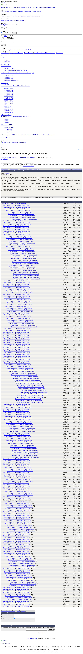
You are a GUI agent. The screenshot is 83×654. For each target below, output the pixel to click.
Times (35, 53)
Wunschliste (14, 25)
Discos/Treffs (14, 16)
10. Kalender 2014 (8, 99)
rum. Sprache (21, 16)
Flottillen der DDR (9, 127)
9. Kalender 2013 (8, 100)
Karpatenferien (23, 73)
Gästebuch (3, 20)
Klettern (34, 11)
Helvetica (30, 53)
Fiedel (23, 134)
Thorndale (20, 53)
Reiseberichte (27, 11)
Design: (5, 48)
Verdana (26, 53)
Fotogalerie (7, 61)
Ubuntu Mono (59, 53)
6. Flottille (6, 122)
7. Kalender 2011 (8, 103)
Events (2, 16)
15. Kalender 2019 (8, 91)
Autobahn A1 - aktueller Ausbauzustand (14, 203)
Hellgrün (3, 49)
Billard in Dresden (5, 137)
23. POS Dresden (16, 134)
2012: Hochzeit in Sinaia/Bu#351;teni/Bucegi (15, 70)
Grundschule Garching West (11, 80)
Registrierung (4, 159)
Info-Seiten (8, 7)
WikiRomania (51, 7)
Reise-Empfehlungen (11, 11)
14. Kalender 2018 (8, 93)
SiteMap (3, 25)
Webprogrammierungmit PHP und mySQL (6, 115)
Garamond (15, 53)
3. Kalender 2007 (8, 109)
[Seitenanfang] (3, 148)
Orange (14, 49)
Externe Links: (6, 56)
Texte (26, 16)
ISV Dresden (4, 134)
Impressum (22, 20)
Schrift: (4, 51)
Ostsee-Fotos (15, 116)
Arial (10, 53)
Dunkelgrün (9, 49)
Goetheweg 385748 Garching (6, 84)
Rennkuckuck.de (7, 33)
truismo (7, 173)
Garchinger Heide (8, 77)
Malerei (40, 16)
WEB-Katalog (38, 7)
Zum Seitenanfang (5, 643)
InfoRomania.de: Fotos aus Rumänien (6, 65)
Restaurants (7, 16)
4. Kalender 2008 (8, 107)
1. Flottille (6, 119)
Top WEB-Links (29, 7)
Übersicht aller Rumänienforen (8, 157)
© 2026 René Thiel (32, 638)
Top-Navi (28, 49)
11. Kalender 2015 (8, 97)
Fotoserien (38, 11)
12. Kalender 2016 (8, 96)
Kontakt (17, 20)
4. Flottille (6, 120)
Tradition (35, 16)
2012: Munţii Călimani (9, 68)
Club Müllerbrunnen (37, 134)
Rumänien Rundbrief (13, 73)
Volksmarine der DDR (24, 116)
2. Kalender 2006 (8, 110)
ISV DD (10, 134)
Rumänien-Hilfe (16, 7)
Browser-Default (5, 53)
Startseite (3, 7)
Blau (17, 49)
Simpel (23, 49)
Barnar (2, 57)
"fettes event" (28, 134)
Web (4, 31)
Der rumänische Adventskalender (21, 86)
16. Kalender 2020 (8, 90)
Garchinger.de (30, 73)
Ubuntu (43, 53)
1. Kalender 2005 (8, 112)
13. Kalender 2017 (8, 94)
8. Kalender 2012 (8, 102)
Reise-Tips (3, 11)
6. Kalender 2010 (8, 104)
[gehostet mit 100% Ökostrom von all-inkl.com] (13, 142)
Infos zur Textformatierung (27, 157)
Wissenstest (45, 7)
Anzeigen (22, 7)
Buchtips (30, 16)
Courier (39, 53)
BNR (5, 36)
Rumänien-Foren (10, 20)
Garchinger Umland (9, 78)
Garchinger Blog (8, 75)
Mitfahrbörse (21, 11)
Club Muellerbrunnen (48, 134)
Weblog (6, 60)
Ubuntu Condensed (50, 53)
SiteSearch (8, 25)
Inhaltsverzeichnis (8, 88)
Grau (20, 49)
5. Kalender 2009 (8, 106)
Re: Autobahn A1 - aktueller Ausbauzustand (16, 205)
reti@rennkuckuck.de (28, 166)
